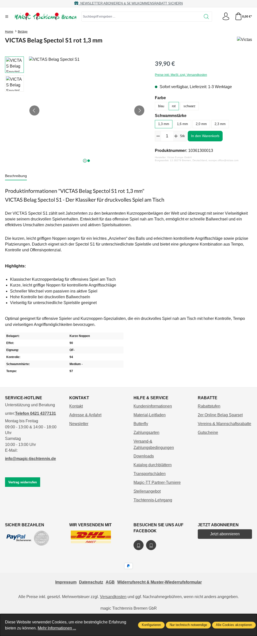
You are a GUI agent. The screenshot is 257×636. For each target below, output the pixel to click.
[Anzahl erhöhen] (176, 136)
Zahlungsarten (146, 432)
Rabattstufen (209, 406)
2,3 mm (220, 124)
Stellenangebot (147, 491)
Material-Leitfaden (150, 415)
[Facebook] (139, 545)
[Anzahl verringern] (158, 136)
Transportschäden (150, 474)
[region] (75, 110)
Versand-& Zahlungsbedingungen (154, 444)
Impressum (66, 582)
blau (161, 106)
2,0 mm (201, 124)
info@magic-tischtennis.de (30, 458)
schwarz (189, 106)
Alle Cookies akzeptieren (234, 625)
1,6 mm (182, 124)
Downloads (144, 456)
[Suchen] (206, 17)
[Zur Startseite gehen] (45, 17)
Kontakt (76, 406)
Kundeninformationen (153, 406)
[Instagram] (151, 545)
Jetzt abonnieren (225, 534)
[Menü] (7, 16)
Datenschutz (91, 582)
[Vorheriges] (34, 110)
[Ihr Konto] (226, 17)
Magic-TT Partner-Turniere (157, 482)
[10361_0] (87, 110)
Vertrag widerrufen (22, 482)
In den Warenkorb (205, 136)
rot (174, 106)
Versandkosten (113, 597)
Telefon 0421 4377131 (35, 413)
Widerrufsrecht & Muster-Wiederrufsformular (159, 582)
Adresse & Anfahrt (85, 415)
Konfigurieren (151, 625)
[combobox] (141, 17)
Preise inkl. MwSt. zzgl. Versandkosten (181, 75)
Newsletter (78, 424)
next (85, 160)
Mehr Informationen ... (57, 628)
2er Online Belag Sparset (220, 415)
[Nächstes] (139, 110)
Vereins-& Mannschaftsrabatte (224, 424)
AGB (110, 582)
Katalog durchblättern (153, 465)
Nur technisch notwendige (188, 625)
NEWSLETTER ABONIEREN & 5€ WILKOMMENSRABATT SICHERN (130, 3)
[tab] (16, 176)
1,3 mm (163, 124)
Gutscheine (208, 432)
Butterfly (141, 424)
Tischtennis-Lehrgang (153, 500)
